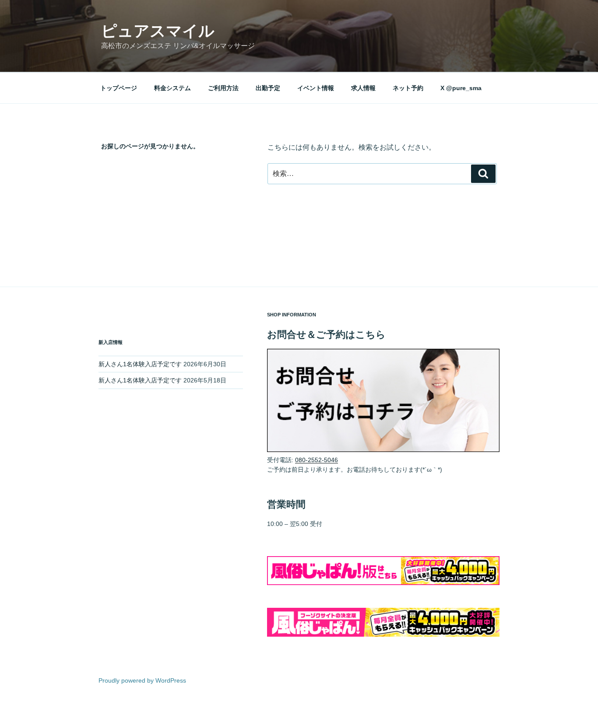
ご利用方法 (223, 87)
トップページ (118, 87)
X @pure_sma (461, 87)
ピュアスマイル (158, 31)
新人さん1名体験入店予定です (140, 364)
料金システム (172, 87)
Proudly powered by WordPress (142, 680)
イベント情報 (315, 87)
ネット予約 (408, 87)
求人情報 (363, 87)
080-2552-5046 (316, 459)
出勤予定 (268, 87)
